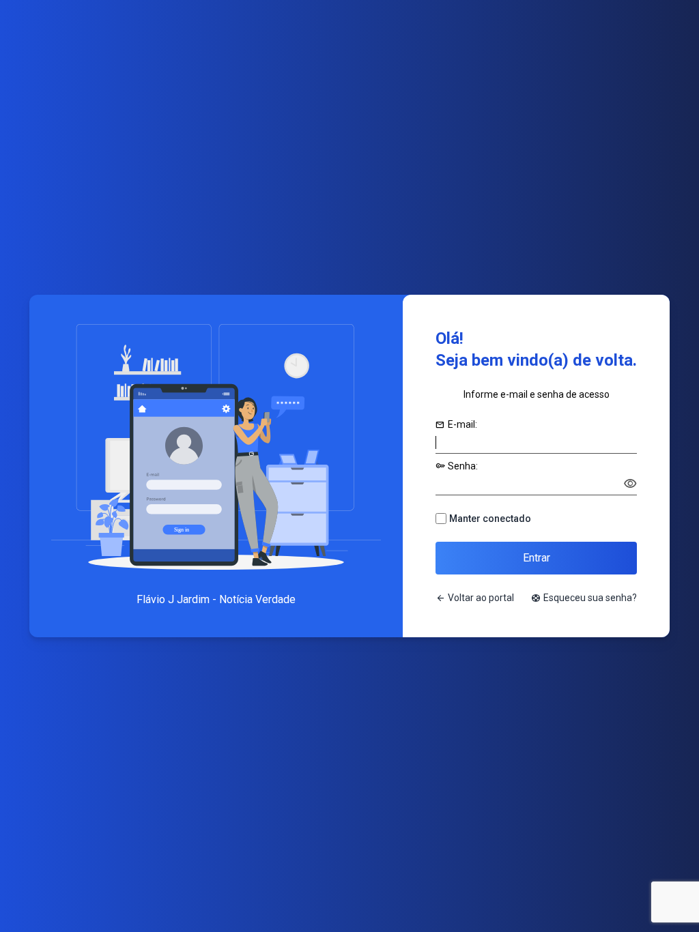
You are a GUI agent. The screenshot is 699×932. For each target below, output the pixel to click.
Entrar (536, 557)
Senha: (457, 466)
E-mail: (456, 424)
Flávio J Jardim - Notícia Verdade (216, 599)
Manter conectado (490, 518)
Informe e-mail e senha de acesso (536, 394)
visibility (630, 484)
